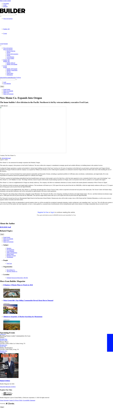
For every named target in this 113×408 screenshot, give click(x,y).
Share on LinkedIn (8, 91)
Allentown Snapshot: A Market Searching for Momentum (22, 316)
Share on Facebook (8, 94)
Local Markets (10, 26)
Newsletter (6, 3)
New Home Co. (11, 270)
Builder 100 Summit (12, 32)
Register (5, 6)
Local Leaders (10, 27)
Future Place (10, 39)
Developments (10, 249)
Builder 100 (6, 29)
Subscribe (2, 77)
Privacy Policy (19, 400)
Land (4, 82)
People (8, 24)
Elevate (9, 38)
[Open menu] (0, 16)
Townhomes (10, 257)
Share (2, 86)
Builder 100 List (11, 30)
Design (8, 21)
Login (4, 5)
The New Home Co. (12, 271)
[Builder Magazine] (12, 12)
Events (5, 33)
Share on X (6, 92)
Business (9, 248)
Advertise (6, 400)
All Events (3, 352)
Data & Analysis (11, 20)
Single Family (10, 254)
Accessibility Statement (29, 400)
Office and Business (12, 252)
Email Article (6, 89)
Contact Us (12, 400)
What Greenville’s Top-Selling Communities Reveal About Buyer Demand (28, 300)
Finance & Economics (12, 23)
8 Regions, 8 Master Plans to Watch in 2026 (18, 285)
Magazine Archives (16, 77)
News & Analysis (7, 18)
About (1, 400)
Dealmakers (10, 41)
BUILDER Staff (6, 158)
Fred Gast (9, 263)
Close (2, 407)
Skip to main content (5, 0)
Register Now (3, 339)
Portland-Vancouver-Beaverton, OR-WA (17, 277)
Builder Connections (12, 36)
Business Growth (11, 255)
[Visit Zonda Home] (7, 404)
